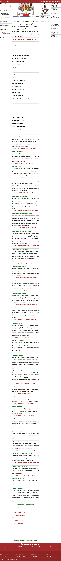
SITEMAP (2, 559)
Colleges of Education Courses (20, 556)
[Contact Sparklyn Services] (30, 545)
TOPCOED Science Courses (19, 523)
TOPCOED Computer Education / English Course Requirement (25, 304)
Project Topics (42, 1)
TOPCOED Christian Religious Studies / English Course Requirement (26, 210)
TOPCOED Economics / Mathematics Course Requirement (24, 352)
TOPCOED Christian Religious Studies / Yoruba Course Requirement (26, 263)
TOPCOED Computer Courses (19, 515)
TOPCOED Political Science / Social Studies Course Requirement (25, 475)
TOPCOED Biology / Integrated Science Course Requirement (25, 148)
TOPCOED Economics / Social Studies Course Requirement (24, 383)
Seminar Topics (48, 1)
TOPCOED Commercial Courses (19, 512)
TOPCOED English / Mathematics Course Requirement (24, 403)
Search (11, 6)
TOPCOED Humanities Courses (19, 518)
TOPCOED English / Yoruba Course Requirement (23, 427)
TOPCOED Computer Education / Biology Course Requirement (25, 277)
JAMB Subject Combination (4, 554)
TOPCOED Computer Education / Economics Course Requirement (26, 290)
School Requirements (3, 556)
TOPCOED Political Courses (19, 520)
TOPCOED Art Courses (18, 507)
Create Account (57, 1)
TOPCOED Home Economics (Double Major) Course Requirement (26, 438)
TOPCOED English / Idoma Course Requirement (23, 393)
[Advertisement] (25, 532)
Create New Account (34, 554)
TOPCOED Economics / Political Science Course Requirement (25, 368)
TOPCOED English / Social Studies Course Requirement (24, 415)
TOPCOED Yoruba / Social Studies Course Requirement (24, 501)
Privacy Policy (48, 554)
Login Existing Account (34, 556)
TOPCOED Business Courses (19, 509)
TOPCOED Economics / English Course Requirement (23, 337)
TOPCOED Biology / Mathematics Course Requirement (24, 163)
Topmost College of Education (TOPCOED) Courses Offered (26, 19)
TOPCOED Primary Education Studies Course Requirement (24, 485)
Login (53, 1)
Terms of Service (48, 556)
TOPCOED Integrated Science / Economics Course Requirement (25, 450)
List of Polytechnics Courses (20, 554)
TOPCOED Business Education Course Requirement (23, 177)
